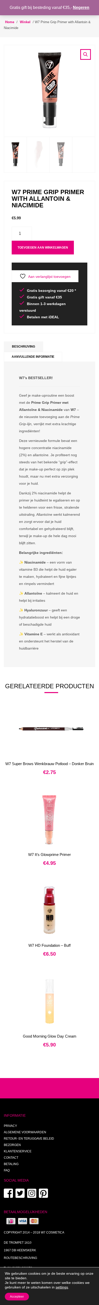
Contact (11, 1157)
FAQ (7, 1170)
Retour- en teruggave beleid (29, 1138)
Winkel (25, 22)
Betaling (11, 1164)
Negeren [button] (81, 7)
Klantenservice (17, 1151)
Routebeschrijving (20, 1258)
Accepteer (17, 1296)
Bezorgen (12, 1145)
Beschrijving (23, 346)
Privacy (10, 1126)
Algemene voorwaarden (25, 1132)
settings (62, 1287)
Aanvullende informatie (33, 356)
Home (9, 22)
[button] (85, 54)
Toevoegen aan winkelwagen (43, 247)
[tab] (23, 346)
